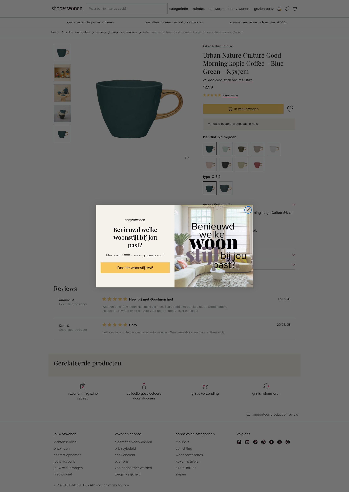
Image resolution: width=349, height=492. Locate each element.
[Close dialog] (248, 209)
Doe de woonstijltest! (135, 268)
